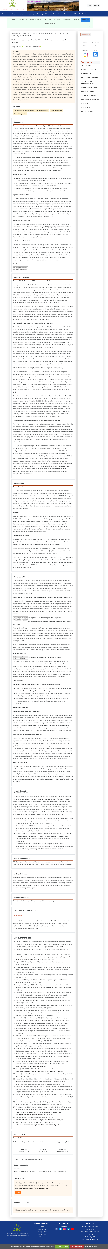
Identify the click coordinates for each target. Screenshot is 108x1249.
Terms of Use (42, 1234)
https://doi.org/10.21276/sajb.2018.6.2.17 (50, 947)
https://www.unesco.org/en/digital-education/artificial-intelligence (43, 1120)
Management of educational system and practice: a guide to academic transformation (42, 1210)
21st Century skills (20, 114)
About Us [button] (12, 14)
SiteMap (42, 1237)
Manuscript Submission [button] (52, 14)
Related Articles (86, 111)
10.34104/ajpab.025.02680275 (32, 1159)
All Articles (85, 20)
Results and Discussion (89, 77)
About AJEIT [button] (22, 20)
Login (89, 5)
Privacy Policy (41, 1232)
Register (96, 5)
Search (87, 14)
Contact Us (42, 1229)
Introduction (85, 66)
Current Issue (67, 20)
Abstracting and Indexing (35, 14)
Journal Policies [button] (34, 20)
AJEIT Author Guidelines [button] (51, 20)
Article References (87, 103)
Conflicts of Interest (88, 95)
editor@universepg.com (90, 1239)
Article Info (85, 107)
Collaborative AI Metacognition (24, 110)
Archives (76, 20)
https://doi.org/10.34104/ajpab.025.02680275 (33, 1188)
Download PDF (86, 35)
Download (18, 915)
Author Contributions (89, 88)
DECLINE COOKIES (77, 1246)
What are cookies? (91, 1246)
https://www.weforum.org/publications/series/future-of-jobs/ (39, 1125)
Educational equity (42, 110)
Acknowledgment (87, 92)
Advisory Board (78, 14)
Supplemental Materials (89, 99)
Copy (18, 1192)
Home (5, 14)
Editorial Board (50, 23)
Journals (21, 14)
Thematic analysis (56, 110)
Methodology (85, 73)
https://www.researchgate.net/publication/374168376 (36, 1114)
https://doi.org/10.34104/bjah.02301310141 (32, 1066)
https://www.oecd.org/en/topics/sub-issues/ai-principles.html (43, 1071)
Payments (67, 14)
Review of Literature (88, 70)
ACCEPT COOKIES (62, 1246)
